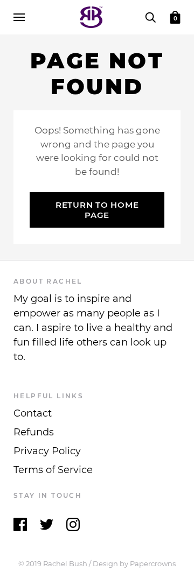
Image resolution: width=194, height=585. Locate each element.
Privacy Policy (47, 451)
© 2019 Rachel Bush (52, 563)
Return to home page (97, 210)
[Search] (150, 17)
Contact (32, 413)
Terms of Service (53, 470)
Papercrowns (153, 563)
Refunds (33, 432)
